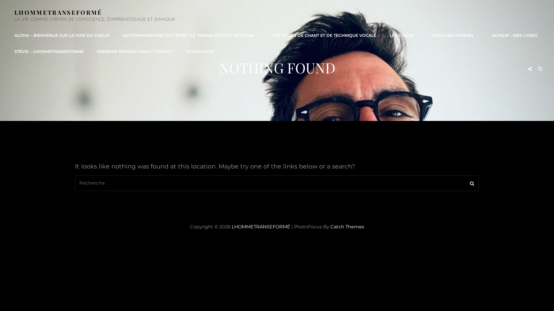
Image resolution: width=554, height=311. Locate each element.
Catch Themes (347, 227)
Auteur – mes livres (515, 35)
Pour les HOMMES (453, 35)
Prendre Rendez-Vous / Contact (135, 51)
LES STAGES (402, 35)
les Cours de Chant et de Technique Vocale (324, 35)
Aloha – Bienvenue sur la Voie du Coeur (61, 35)
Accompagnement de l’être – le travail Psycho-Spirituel (189, 35)
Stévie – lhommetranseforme (49, 51)
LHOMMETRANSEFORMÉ (58, 12)
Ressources (200, 51)
